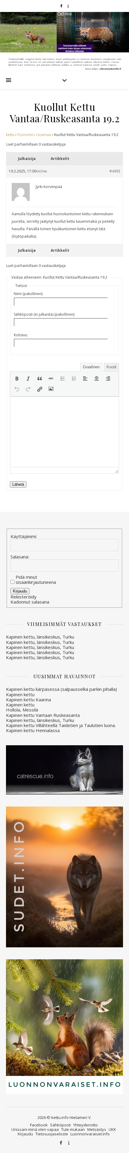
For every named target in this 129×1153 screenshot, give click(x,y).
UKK (112, 1129)
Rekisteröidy (23, 596)
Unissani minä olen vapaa (35, 1129)
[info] (68, 6)
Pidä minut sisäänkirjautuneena (36, 580)
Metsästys (96, 1129)
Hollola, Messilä (22, 710)
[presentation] (17, 378)
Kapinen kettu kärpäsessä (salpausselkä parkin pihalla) (61, 689)
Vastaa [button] (41, 171)
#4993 (115, 171)
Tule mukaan (73, 1129)
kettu (10, 134)
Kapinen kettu (20, 694)
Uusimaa (43, 134)
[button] (16, 378)
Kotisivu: (21, 334)
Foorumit (25, 134)
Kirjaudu (20, 591)
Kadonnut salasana (29, 601)
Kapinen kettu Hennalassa (33, 730)
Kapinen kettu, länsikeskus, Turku (40, 637)
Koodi (111, 367)
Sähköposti (60, 1125)
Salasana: (19, 556)
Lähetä (18, 484)
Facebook (39, 1125)
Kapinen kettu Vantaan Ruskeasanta (43, 715)
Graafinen (91, 367)
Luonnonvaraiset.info (90, 1134)
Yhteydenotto (85, 1125)
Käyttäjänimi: (23, 536)
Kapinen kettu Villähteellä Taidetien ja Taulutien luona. (61, 725)
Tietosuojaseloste (51, 1134)
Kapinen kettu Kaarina (28, 700)
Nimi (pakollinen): (28, 293)
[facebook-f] (61, 6)
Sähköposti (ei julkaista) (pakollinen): (44, 314)
